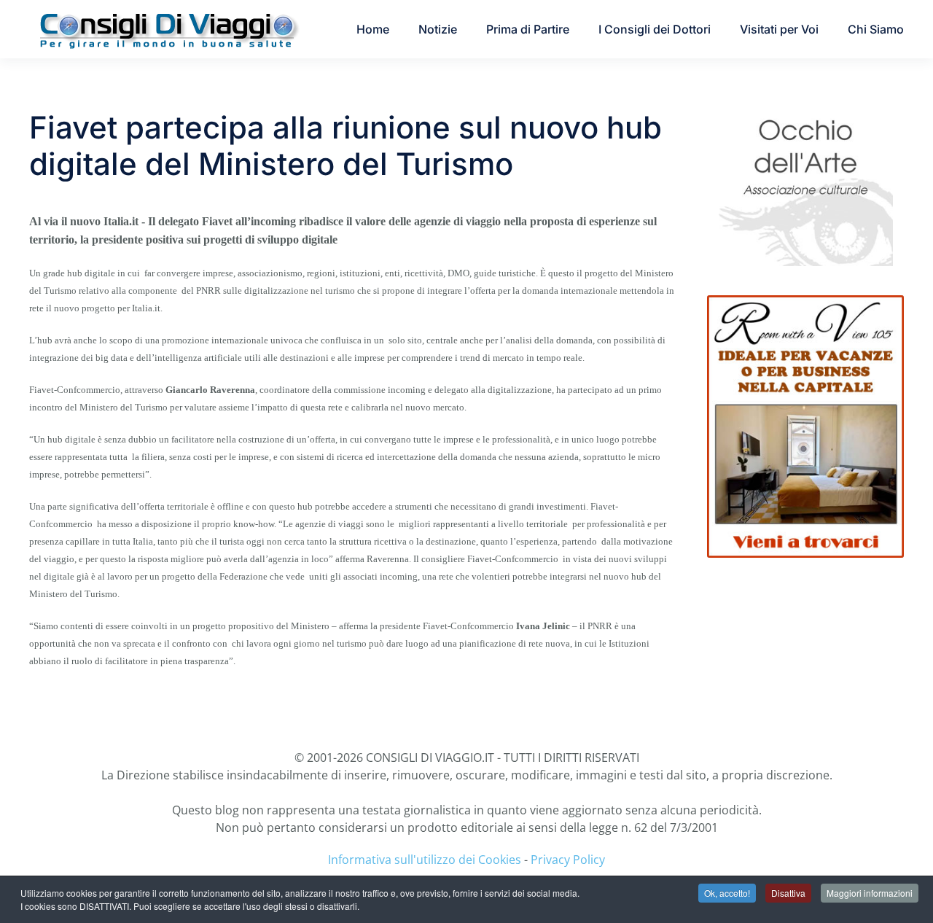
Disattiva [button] (788, 893)
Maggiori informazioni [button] (870, 893)
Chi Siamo (876, 29)
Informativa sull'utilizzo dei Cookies (424, 860)
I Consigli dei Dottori (654, 29)
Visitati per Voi (779, 29)
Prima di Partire (527, 29)
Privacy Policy (568, 860)
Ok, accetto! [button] (727, 893)
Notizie (437, 29)
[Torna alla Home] (167, 29)
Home (372, 29)
